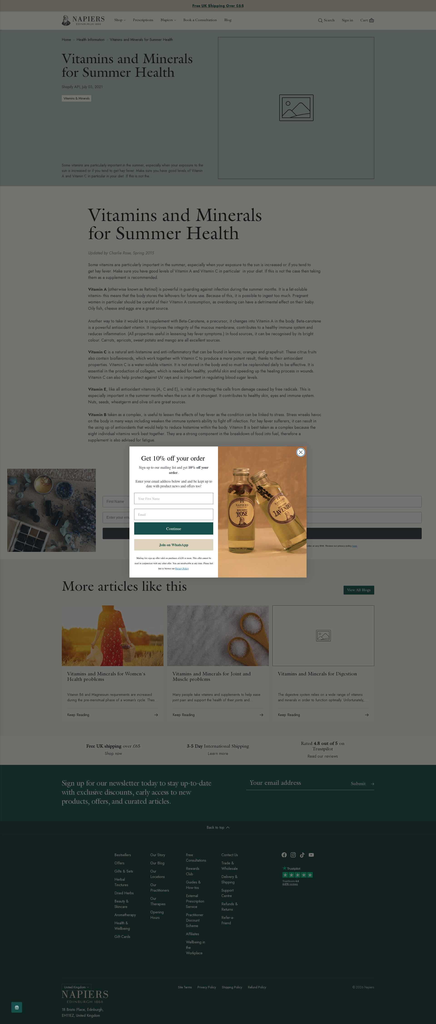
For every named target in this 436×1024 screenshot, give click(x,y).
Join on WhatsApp (173, 544)
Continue (173, 528)
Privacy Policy (181, 568)
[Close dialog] (301, 452)
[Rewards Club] (16, 1007)
